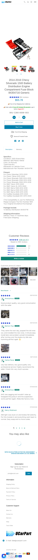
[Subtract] (14, 117)
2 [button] (16, 428)
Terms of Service (11, 499)
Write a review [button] (19, 258)
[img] (5, 295)
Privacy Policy (10, 495)
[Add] (23, 117)
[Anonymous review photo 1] (5, 314)
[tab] (9, 149)
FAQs (7, 521)
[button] (24, 2)
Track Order (9, 525)
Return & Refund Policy (12, 488)
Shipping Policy (10, 484)
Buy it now (19, 127)
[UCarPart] (6, 2)
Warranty (8, 518)
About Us (8, 510)
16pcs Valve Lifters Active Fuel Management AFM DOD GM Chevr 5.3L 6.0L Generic (20, 452)
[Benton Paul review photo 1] (5, 348)
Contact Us (9, 514)
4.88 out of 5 (24, 240)
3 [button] (19, 428)
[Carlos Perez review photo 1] (5, 378)
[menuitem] (24, 2)
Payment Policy (10, 492)
